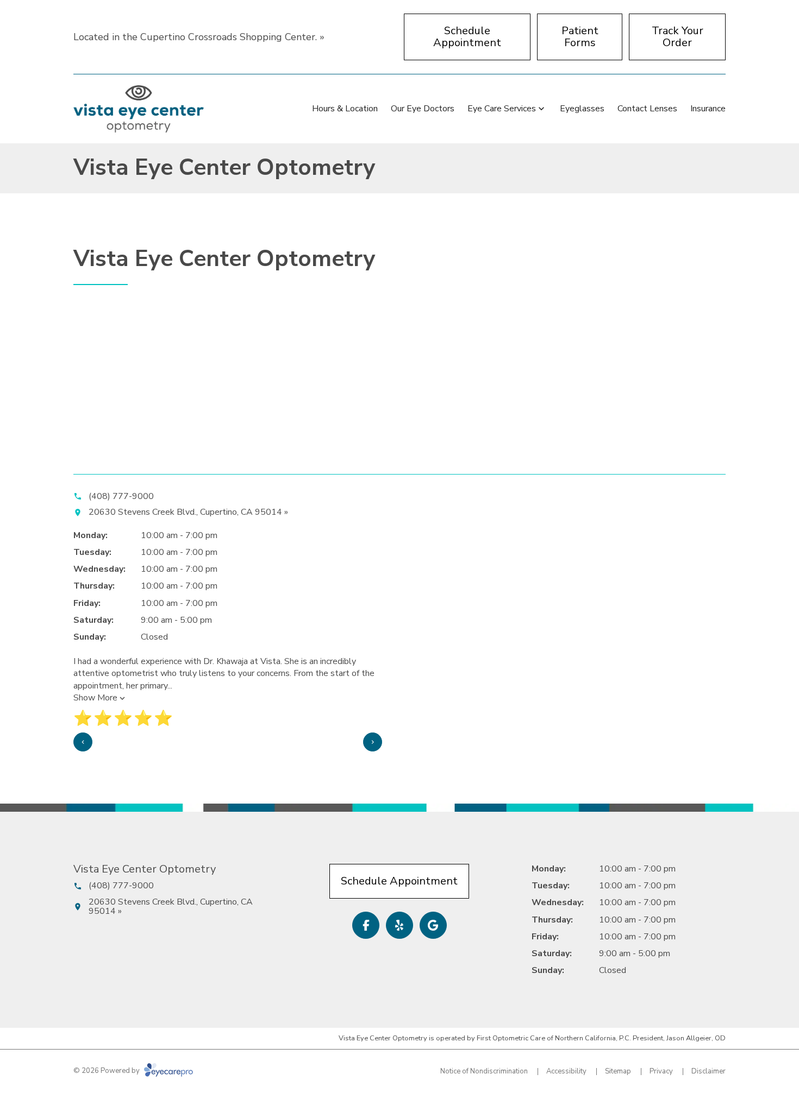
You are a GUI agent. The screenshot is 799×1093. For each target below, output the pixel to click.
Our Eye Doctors (422, 109)
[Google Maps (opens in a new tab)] (433, 925)
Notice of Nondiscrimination (484, 1071)
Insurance (708, 109)
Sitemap (618, 1071)
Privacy (661, 1071)
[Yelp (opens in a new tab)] (399, 925)
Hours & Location (345, 109)
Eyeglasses (582, 109)
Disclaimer (708, 1071)
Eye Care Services (501, 109)
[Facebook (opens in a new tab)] (365, 925)
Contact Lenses (647, 109)
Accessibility (566, 1071)
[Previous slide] (82, 741)
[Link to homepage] (138, 108)
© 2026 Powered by (107, 1071)
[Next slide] (372, 741)
